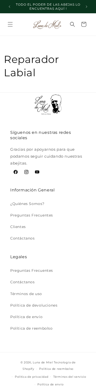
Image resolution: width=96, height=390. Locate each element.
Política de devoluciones (33, 305)
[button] (10, 24)
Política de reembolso (31, 328)
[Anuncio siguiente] (86, 6)
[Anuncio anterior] (9, 6)
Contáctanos (22, 238)
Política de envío (26, 317)
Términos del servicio (69, 376)
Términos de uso (26, 293)
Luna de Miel (43, 362)
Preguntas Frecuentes (31, 215)
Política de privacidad (31, 376)
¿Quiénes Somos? (27, 203)
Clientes (18, 226)
